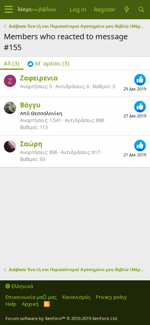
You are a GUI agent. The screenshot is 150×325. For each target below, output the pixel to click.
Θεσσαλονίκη (46, 113)
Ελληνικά (21, 286)
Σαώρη (31, 143)
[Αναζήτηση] (141, 9)
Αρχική (30, 303)
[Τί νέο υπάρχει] (126, 9)
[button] (9, 9)
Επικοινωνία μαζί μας (31, 296)
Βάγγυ (30, 105)
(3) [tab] (12, 63)
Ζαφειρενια (39, 78)
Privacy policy (111, 296)
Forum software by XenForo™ (61, 318)
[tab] (48, 63)
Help (10, 303)
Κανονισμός (76, 296)
